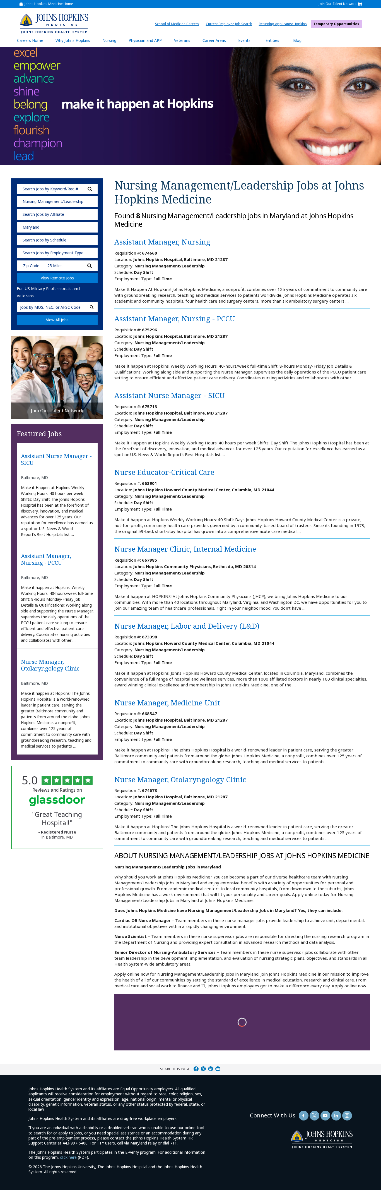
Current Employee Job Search (230, 23)
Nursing (112, 42)
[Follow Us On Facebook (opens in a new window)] (303, 1115)
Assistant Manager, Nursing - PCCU (46, 559)
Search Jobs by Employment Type (53, 252)
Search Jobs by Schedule (44, 240)
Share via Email (217, 1068)
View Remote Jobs (57, 278)
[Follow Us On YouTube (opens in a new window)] (325, 1115)
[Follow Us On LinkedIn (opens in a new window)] (336, 1115)
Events (244, 40)
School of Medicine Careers (178, 23)
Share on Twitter (203, 1068)
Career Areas (214, 40)
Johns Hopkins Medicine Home (49, 4)
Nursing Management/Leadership (53, 201)
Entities (277, 42)
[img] (54, 23)
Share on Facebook (196, 1068)
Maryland (31, 227)
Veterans (182, 40)
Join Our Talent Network (337, 4)
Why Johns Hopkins (73, 40)
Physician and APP (148, 42)
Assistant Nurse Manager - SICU (56, 459)
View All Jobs (57, 319)
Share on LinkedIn (210, 1068)
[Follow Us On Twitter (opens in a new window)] (314, 1115)
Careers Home (30, 40)
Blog (297, 40)
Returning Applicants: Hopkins (284, 23)
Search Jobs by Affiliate (43, 214)
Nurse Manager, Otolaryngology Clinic (50, 665)
